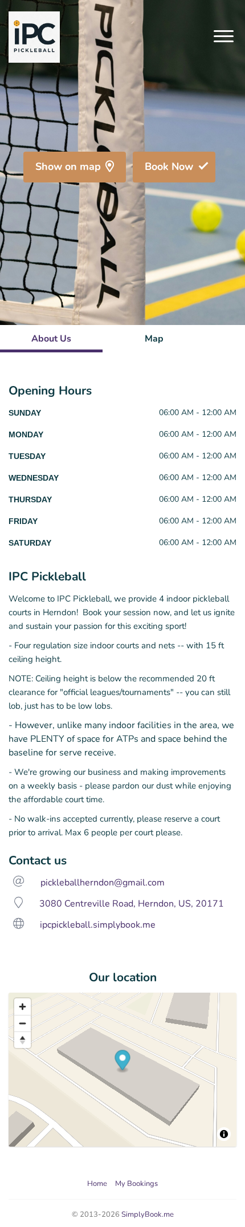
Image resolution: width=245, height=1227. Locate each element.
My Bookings (136, 1184)
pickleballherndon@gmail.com (102, 882)
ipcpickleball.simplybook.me (98, 925)
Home (97, 1184)
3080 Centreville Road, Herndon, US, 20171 (131, 903)
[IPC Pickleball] (34, 37)
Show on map (68, 166)
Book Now (169, 166)
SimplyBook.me (147, 1214)
